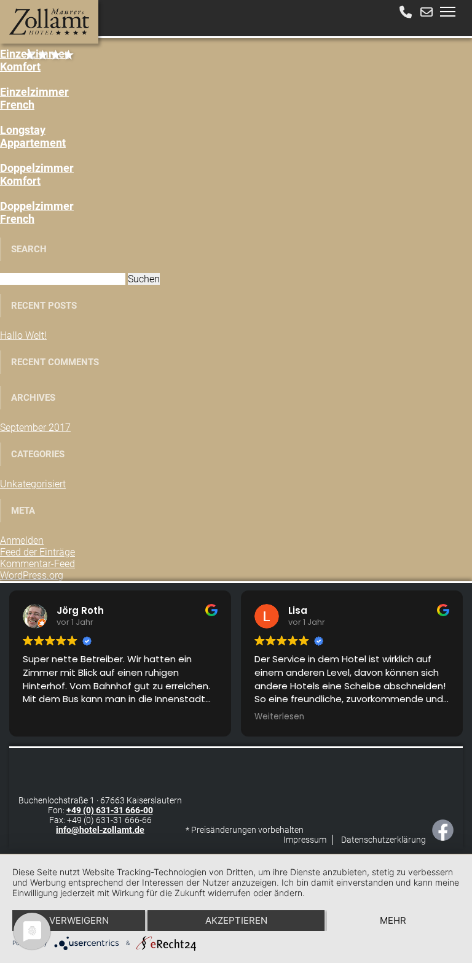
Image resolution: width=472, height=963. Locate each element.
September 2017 (35, 427)
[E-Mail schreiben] (426, 12)
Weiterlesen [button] (279, 716)
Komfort (34, 60)
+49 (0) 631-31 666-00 (109, 810)
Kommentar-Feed (37, 564)
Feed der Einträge (37, 552)
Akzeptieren (236, 920)
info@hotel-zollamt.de (100, 830)
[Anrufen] (405, 12)
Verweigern (79, 920)
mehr (393, 920)
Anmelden (22, 540)
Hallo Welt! (23, 335)
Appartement (33, 136)
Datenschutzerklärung (383, 840)
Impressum (304, 840)
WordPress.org (31, 575)
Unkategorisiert (33, 484)
